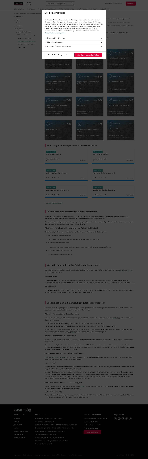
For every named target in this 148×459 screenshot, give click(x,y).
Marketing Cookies (55, 42)
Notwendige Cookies (56, 38)
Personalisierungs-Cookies (59, 46)
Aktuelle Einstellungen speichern (59, 55)
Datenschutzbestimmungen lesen (55, 33)
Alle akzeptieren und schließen (88, 55)
